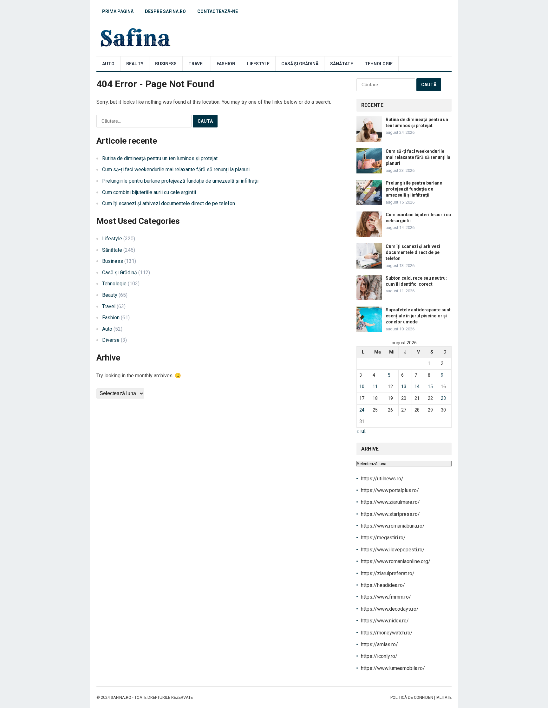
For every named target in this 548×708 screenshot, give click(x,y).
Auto (108, 63)
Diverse (111, 340)
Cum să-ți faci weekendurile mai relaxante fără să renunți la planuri (176, 169)
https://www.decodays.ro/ (390, 609)
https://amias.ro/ (379, 644)
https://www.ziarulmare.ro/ (390, 502)
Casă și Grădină (299, 63)
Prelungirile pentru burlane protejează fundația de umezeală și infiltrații (180, 181)
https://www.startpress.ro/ (390, 514)
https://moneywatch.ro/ (387, 633)
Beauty (134, 63)
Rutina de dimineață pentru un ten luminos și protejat (160, 158)
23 (443, 398)
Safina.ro (121, 697)
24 (361, 409)
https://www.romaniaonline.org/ (395, 561)
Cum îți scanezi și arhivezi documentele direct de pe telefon (168, 203)
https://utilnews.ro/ (382, 479)
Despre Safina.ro (165, 11)
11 (375, 386)
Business (166, 63)
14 (417, 386)
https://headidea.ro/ (383, 585)
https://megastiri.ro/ (383, 538)
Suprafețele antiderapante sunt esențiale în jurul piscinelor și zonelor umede (418, 315)
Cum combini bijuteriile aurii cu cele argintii (149, 192)
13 (403, 386)
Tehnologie (379, 63)
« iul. (361, 431)
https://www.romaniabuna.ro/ (393, 526)
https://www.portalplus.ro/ (390, 490)
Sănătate (341, 63)
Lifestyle (258, 63)
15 (430, 386)
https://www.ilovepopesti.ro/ (393, 550)
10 (361, 386)
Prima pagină (118, 11)
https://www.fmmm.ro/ (386, 597)
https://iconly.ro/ (379, 656)
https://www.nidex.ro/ (385, 621)
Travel (196, 63)
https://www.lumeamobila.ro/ (393, 668)
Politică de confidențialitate (421, 697)
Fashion (226, 63)
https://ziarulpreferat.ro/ (387, 573)
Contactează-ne (217, 11)
